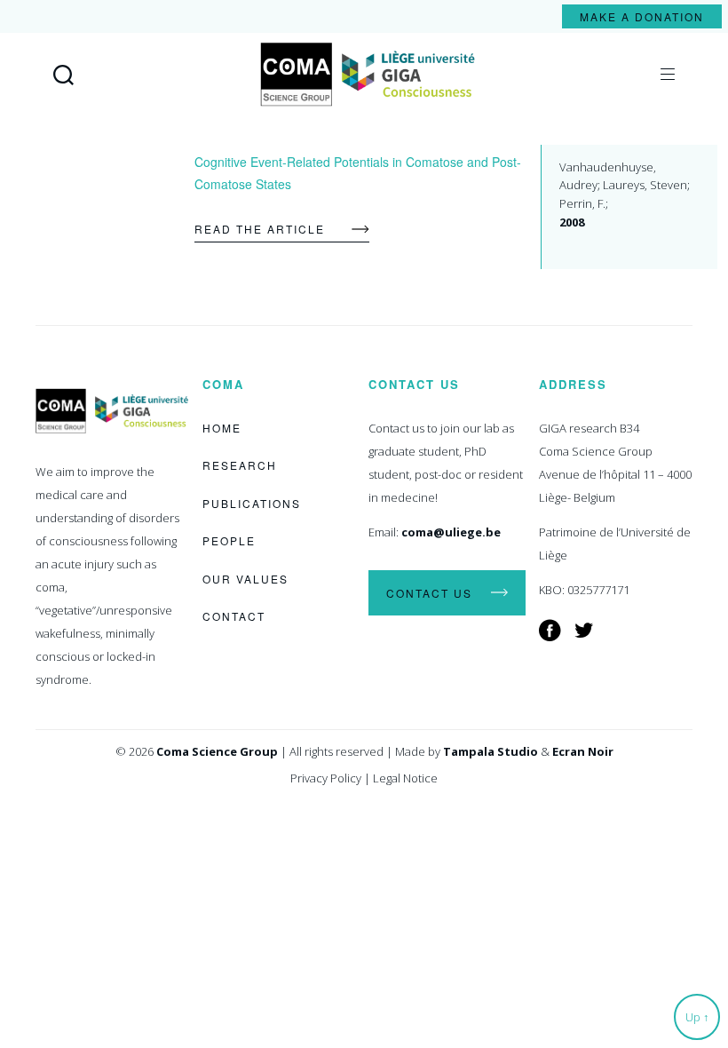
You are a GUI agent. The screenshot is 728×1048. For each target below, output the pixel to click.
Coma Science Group (217, 751)
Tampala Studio (490, 751)
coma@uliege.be (451, 532)
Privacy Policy (325, 778)
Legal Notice (405, 778)
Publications (251, 503)
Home (221, 427)
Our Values (245, 578)
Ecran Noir (582, 751)
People (229, 540)
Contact (233, 615)
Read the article (259, 228)
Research (239, 464)
